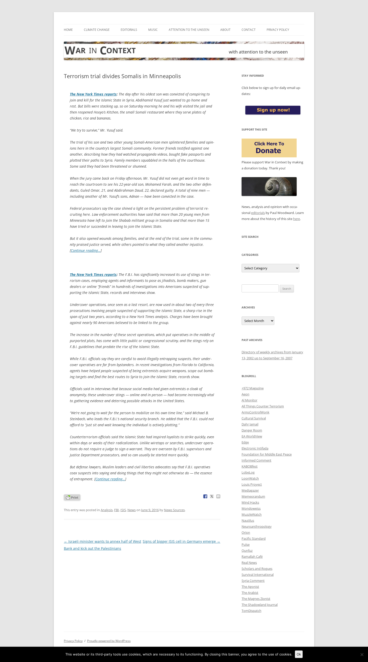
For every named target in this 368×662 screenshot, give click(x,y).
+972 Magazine (253, 388)
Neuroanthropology (257, 526)
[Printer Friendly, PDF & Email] (72, 497)
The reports (93, 94)
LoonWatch (250, 478)
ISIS (123, 510)
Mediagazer (250, 490)
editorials (258, 212)
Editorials (129, 30)
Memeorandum (253, 496)
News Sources (174, 510)
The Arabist (250, 592)
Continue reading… (86, 250)
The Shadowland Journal (260, 604)
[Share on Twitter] (212, 496)
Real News (249, 562)
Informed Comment (256, 460)
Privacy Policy (278, 30)
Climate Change (97, 30)
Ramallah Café (252, 556)
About (225, 30)
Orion (246, 532)
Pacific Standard (254, 538)
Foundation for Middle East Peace (267, 454)
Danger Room (252, 430)
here (296, 218)
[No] (361, 654)
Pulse (246, 544)
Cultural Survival (254, 418)
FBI (116, 510)
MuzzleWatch (252, 514)
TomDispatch (251, 610)
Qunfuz (247, 550)
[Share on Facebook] (205, 496)
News (131, 510)
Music (153, 30)
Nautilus (248, 520)
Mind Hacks (250, 502)
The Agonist (250, 586)
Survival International (258, 574)
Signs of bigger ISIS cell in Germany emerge (181, 541)
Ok (299, 654)
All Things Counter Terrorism (263, 406)
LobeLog (248, 472)
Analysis (107, 510)
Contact (249, 30)
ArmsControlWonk (255, 412)
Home (68, 30)
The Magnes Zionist (256, 598)
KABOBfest (250, 466)
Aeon (245, 394)
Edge (245, 442)
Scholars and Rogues (257, 568)
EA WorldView (252, 436)
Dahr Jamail (250, 424)
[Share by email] (218, 496)
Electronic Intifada (255, 448)
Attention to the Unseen (189, 30)
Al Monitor (249, 400)
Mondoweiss (251, 508)
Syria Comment (253, 580)
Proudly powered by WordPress (109, 641)
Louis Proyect (252, 484)
